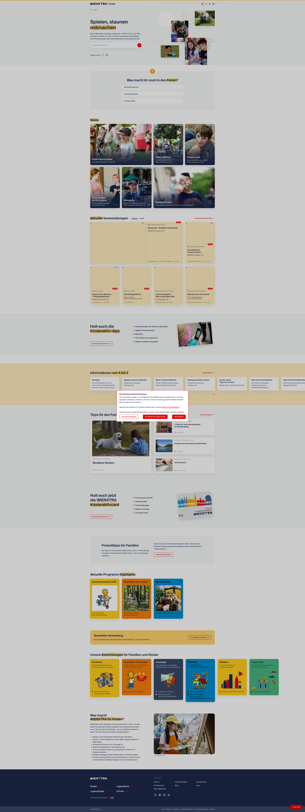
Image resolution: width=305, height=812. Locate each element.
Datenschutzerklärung (170, 407)
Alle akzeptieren (179, 417)
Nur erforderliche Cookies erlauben (155, 417)
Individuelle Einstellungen (128, 417)
